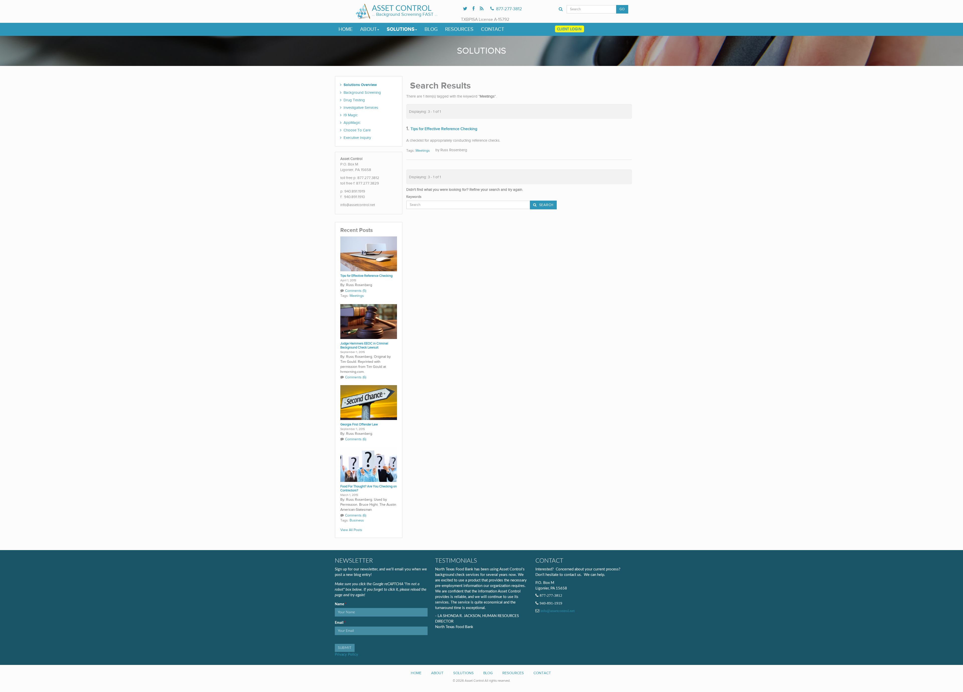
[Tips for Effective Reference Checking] (368, 253)
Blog (431, 29)
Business (357, 520)
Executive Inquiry (357, 137)
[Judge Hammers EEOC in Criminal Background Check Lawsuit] (368, 321)
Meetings (357, 296)
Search (545, 205)
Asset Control (401, 8)
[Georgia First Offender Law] (368, 402)
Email (339, 623)
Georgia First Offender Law (359, 424)
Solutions (401, 29)
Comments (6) (355, 377)
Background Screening (362, 92)
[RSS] (482, 9)
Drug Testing (354, 100)
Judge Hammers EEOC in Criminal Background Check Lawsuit (364, 346)
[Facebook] (473, 9)
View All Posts (351, 530)
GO (622, 9)
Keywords (414, 197)
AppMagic (352, 122)
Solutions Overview (360, 84)
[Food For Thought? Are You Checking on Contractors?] (368, 464)
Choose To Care (357, 130)
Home (346, 29)
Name (340, 604)
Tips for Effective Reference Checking (366, 276)
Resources (459, 29)
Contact (492, 29)
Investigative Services (361, 107)
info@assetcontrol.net (557, 611)
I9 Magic (351, 115)
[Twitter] (465, 9)
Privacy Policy (346, 654)
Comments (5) (355, 291)
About (368, 29)
